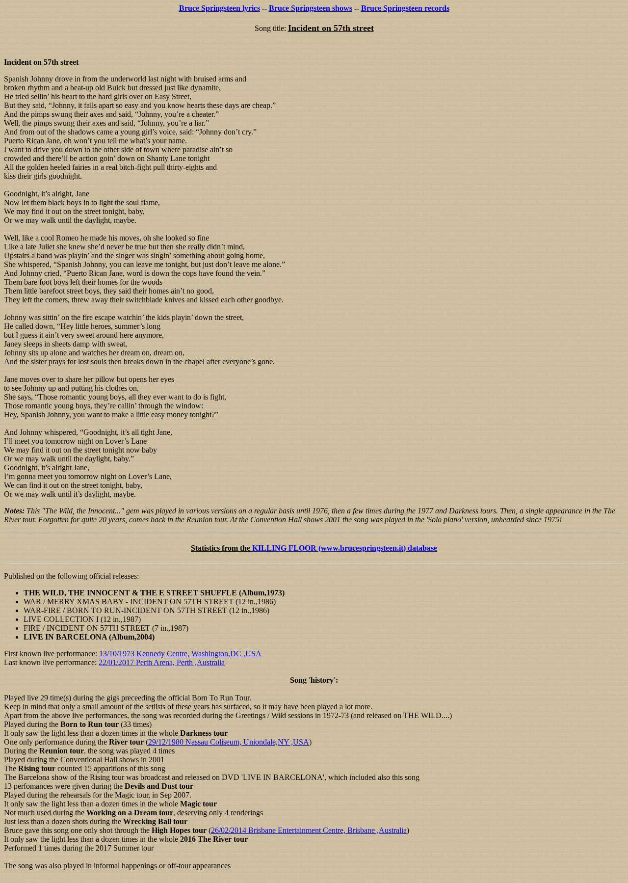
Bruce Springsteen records (405, 8)
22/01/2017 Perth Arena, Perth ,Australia (162, 662)
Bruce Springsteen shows (310, 8)
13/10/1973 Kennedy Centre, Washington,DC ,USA (180, 653)
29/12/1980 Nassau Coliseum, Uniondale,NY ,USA (228, 742)
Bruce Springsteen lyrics (219, 8)
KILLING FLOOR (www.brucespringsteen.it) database (344, 548)
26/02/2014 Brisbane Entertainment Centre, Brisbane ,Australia (309, 830)
